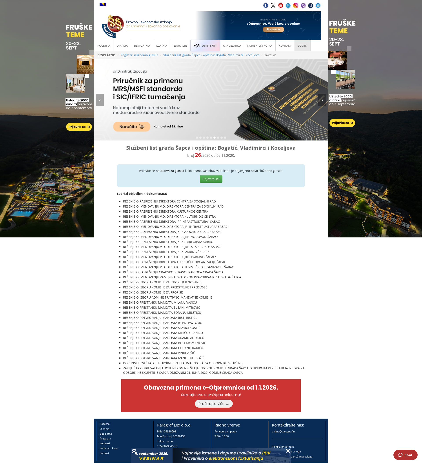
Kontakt (104, 453)
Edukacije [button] (180, 45)
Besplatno (142, 45)
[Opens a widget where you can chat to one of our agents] (405, 455)
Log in (302, 45)
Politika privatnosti (283, 446)
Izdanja (161, 45)
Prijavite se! (211, 179)
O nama (122, 45)
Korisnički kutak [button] (259, 45)
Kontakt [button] (285, 45)
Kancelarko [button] (232, 45)
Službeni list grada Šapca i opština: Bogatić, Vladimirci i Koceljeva (211, 55)
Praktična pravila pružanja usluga (292, 456)
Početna (103, 45)
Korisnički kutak (109, 448)
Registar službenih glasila (139, 55)
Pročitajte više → (213, 403)
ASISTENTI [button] (209, 45)
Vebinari (105, 443)
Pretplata (105, 438)
